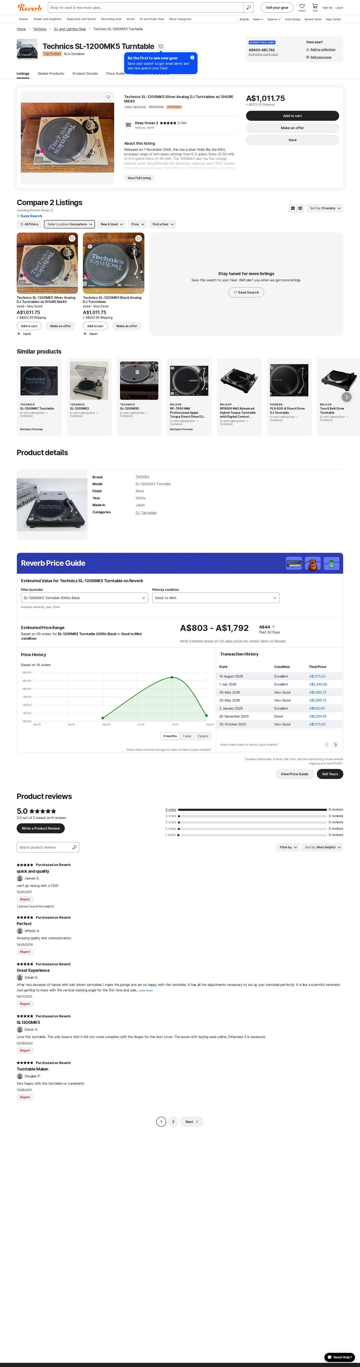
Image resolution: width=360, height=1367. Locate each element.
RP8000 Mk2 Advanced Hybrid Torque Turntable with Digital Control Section (238, 413)
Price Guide (115, 73)
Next (189, 1122)
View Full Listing (139, 178)
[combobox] (80, 598)
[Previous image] (26, 137)
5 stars (170, 809)
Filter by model (32, 589)
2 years (203, 736)
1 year (187, 736)
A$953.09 (317, 708)
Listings (23, 73)
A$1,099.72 (317, 692)
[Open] (143, 598)
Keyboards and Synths (81, 19)
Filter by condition (165, 589)
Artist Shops (293, 19)
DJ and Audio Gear (152, 19)
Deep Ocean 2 (146, 123)
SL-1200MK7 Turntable (37, 408)
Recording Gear (111, 19)
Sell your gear (277, 7)
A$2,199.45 (317, 716)
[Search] (248, 7)
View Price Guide (294, 774)
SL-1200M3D (129, 408)
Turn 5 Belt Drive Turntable (332, 410)
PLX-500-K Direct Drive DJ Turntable (287, 410)
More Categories (180, 19)
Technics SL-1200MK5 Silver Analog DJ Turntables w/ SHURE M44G (179, 99)
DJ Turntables (146, 513)
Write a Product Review (41, 828)
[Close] (192, 57)
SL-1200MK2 (79, 408)
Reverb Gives (313, 19)
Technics (142, 476)
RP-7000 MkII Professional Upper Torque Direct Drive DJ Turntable (186, 413)
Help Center (333, 19)
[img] (168, 123)
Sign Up (327, 7)
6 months (170, 736)
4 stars (170, 816)
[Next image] (108, 137)
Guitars (24, 19)
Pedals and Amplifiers (48, 19)
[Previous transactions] (327, 744)
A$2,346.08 (318, 684)
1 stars (170, 835)
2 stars (170, 828)
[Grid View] (293, 208)
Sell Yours (330, 774)
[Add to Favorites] (161, 46)
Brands (244, 19)
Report (25, 899)
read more (146, 990)
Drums (131, 19)
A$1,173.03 (317, 676)
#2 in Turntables (74, 53)
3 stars (170, 822)
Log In (339, 7)
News (256, 19)
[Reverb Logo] (30, 7)
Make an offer (292, 128)
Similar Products (51, 73)
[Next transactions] (335, 744)
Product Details (85, 73)
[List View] (300, 208)
